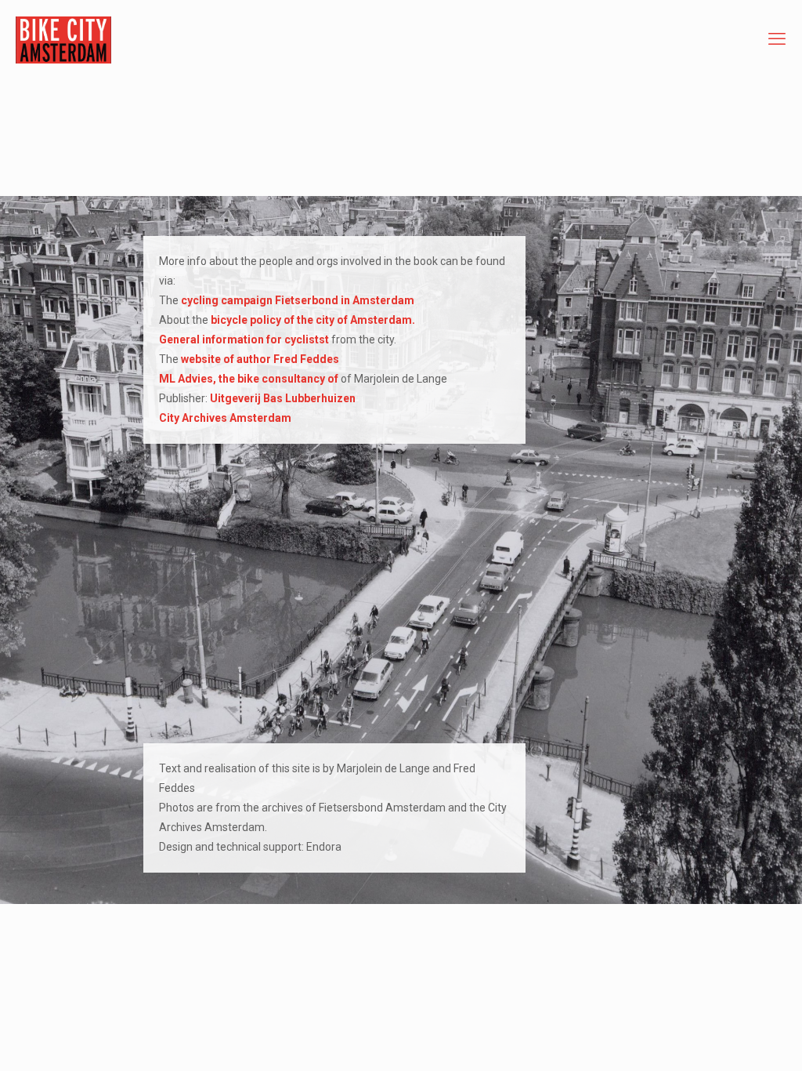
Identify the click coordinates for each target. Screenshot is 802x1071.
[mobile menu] (777, 39)
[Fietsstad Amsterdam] (63, 39)
